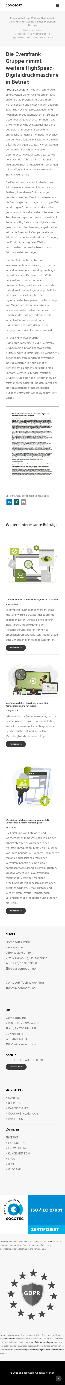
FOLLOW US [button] (15, 1067)
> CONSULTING (16, 1143)
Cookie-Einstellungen (23, 1113)
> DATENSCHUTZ (17, 1108)
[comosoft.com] (14, 5)
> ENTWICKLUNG (17, 1148)
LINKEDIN (37, 1060)
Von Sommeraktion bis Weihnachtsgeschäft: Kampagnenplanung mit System (27, 705)
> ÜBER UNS (13, 1103)
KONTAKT (14, 1098)
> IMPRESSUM (15, 1119)
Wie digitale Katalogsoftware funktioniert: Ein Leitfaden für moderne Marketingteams (28, 821)
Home (26, 30)
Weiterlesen (16, 648)
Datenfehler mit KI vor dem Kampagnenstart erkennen (32, 599)
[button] (57, 5)
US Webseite (14, 1034)
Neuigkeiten (36, 30)
